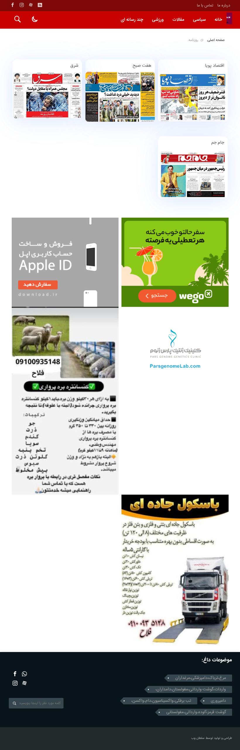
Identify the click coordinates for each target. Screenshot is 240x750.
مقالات (178, 19)
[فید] (40, 5)
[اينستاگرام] (21, 5)
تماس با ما (205, 5)
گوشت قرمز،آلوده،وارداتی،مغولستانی (196, 712)
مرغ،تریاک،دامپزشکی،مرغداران (200, 678)
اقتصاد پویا (214, 65)
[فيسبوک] (12, 5)
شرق (74, 65)
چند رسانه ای (132, 19)
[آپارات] (31, 5)
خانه (218, 19)
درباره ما (223, 5)
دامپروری (218, 700)
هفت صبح (142, 65)
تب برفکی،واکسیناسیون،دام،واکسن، (161, 700)
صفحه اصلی (216, 40)
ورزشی (158, 19)
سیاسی (199, 19)
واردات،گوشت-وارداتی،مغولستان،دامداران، (190, 689)
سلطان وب (198, 738)
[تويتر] (24, 674)
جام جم (217, 142)
